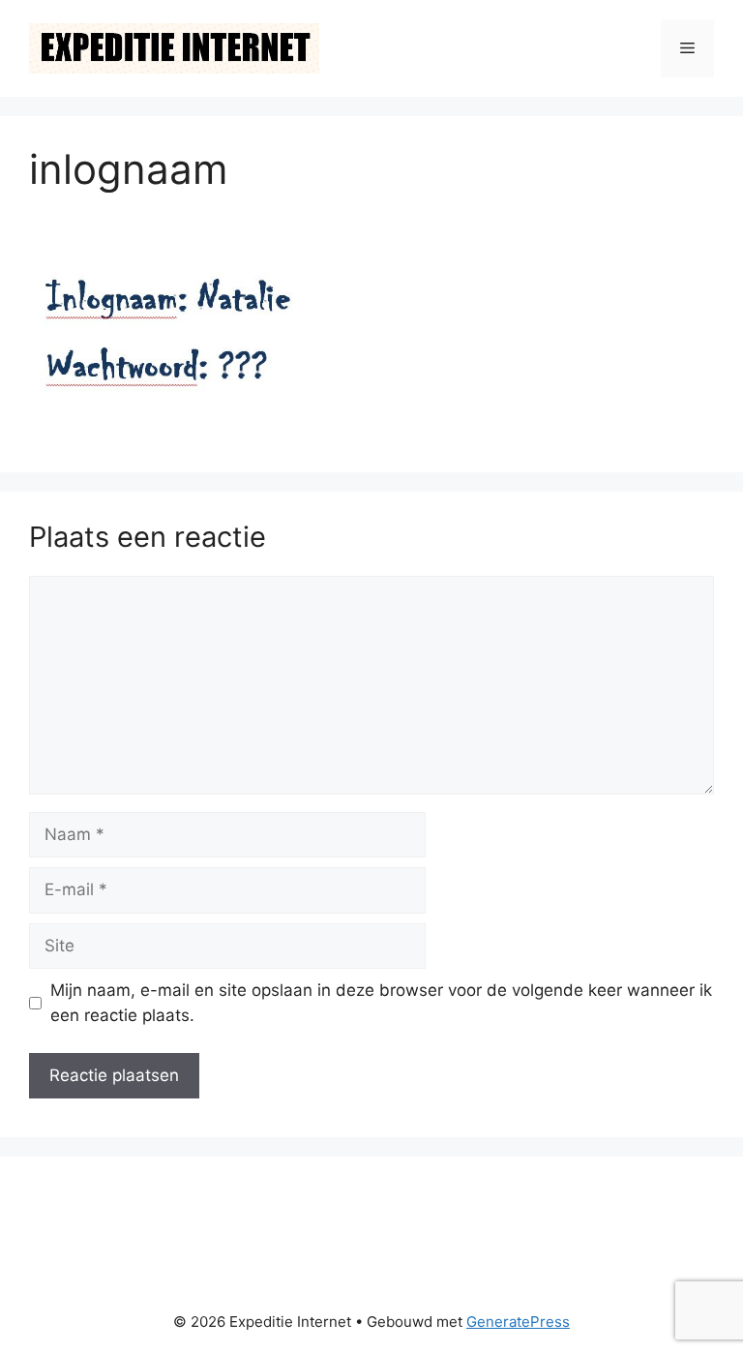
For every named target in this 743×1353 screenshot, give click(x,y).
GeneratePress (518, 1321)
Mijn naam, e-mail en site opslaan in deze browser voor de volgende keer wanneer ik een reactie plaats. (381, 1002)
